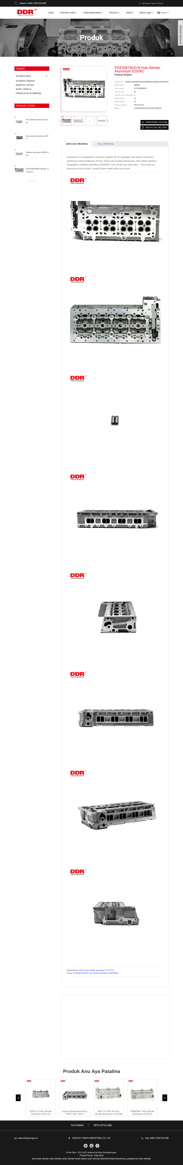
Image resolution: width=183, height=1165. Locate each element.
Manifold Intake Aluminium (113, 1158)
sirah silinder (55, 1158)
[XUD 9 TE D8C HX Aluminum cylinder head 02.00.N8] (108, 1094)
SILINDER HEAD (23, 76)
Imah (51, 12)
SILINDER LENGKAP (25, 81)
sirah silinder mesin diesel (74, 1158)
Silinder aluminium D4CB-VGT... (37, 153)
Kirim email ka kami (156, 122)
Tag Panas (77, 1125)
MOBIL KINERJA (23, 89)
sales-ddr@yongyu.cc (28, 1138)
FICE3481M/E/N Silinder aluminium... (37, 170)
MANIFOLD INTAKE (25, 85)
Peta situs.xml (103, 1125)
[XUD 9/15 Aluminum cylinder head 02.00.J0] (41, 1094)
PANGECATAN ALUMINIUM (28, 93)
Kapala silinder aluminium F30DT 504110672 (74, 1112)
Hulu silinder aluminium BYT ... (37, 137)
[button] (31, 111)
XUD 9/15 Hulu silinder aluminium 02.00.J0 (41, 1112)
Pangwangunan (92, 12)
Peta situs (99, 1155)
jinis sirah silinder (40, 1158)
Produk (113, 12)
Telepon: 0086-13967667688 (32, 3)
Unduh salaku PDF (156, 127)
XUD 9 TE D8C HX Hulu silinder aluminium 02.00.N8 (108, 1112)
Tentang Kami (67, 12)
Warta (129, 12)
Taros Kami (145, 12)
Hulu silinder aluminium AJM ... (37, 121)
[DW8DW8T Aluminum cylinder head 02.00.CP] (142, 1094)
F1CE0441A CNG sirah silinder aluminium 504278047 (96, 973)
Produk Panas (86, 1155)
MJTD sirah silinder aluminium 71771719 (96, 970)
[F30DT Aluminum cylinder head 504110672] (74, 1094)
